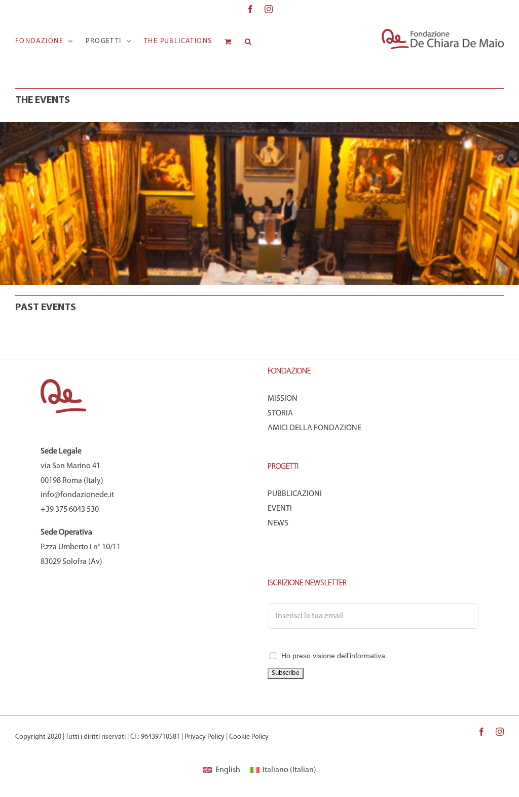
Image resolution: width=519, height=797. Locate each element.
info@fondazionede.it (77, 495)
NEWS (278, 523)
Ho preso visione (334, 656)
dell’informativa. (362, 656)
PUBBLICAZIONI (295, 494)
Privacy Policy (204, 737)
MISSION (283, 399)
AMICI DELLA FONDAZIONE (314, 428)
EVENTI (280, 509)
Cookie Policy (249, 737)
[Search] (248, 41)
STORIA (280, 413)
